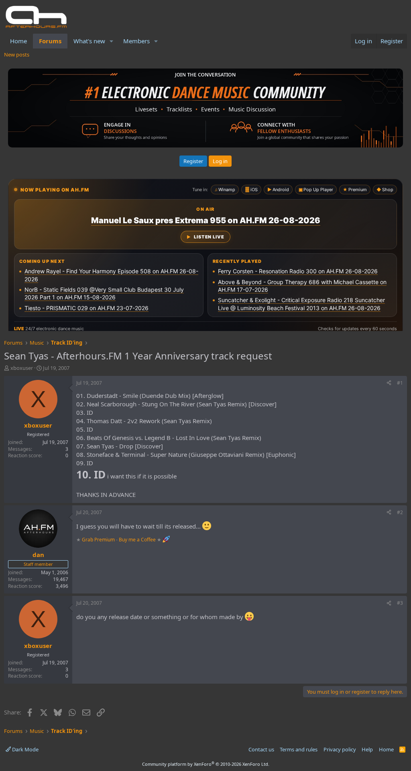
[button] (111, 41)
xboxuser (21, 367)
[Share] (389, 383)
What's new (89, 41)
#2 (400, 512)
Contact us (261, 749)
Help (367, 749)
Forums (50, 41)
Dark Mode (25, 749)
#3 (400, 602)
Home (18, 41)
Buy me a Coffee (137, 539)
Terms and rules (298, 749)
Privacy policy (340, 749)
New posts (16, 54)
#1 (400, 382)
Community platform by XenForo (205, 764)
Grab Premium (99, 539)
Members (136, 41)
